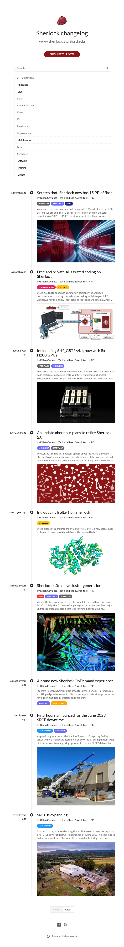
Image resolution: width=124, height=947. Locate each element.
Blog (20, 91)
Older (68, 909)
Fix (19, 119)
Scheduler (22, 153)
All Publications (25, 77)
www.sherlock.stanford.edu (62, 41)
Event (20, 112)
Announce (23, 84)
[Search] (107, 68)
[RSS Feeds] (65, 924)
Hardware (22, 126)
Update (22, 174)
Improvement (24, 133)
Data (20, 98)
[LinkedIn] (60, 924)
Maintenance (25, 140)
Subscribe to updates (62, 54)
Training (22, 167)
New (19, 146)
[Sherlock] (62, 21)
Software (22, 160)
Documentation (25, 105)
